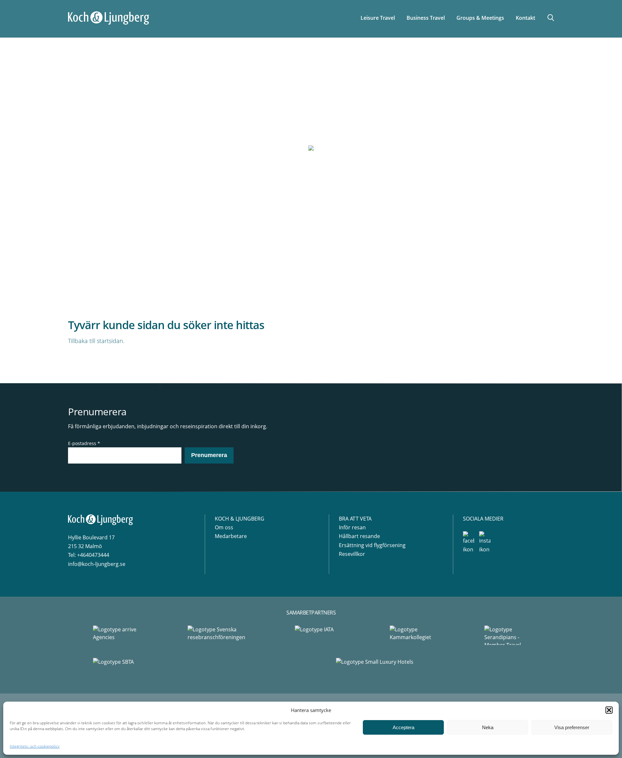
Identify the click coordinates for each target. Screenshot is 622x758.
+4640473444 (93, 554)
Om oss (224, 527)
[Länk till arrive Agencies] (115, 635)
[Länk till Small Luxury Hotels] (432, 667)
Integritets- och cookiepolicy (35, 746)
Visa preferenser (571, 727)
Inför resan (352, 527)
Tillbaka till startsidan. (96, 341)
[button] (609, 710)
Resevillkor (352, 553)
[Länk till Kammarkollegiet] (412, 635)
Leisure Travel (378, 17)
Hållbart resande (359, 536)
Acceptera (403, 727)
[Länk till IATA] (317, 635)
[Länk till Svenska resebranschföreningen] (216, 635)
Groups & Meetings (480, 17)
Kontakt (525, 17)
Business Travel (426, 17)
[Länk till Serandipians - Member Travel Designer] (506, 635)
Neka (487, 727)
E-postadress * (84, 443)
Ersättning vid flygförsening (372, 545)
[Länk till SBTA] (189, 667)
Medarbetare (231, 536)
